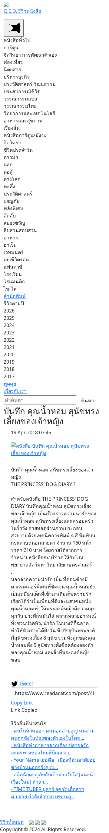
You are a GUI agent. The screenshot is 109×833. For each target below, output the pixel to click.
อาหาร (11, 237)
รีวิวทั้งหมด (12, 822)
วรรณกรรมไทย (20, 106)
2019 (9, 361)
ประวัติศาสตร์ (18, 193)
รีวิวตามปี (14, 303)
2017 (9, 376)
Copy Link (22, 702)
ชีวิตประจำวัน (18, 149)
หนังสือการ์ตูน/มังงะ (25, 135)
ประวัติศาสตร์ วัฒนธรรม (30, 84)
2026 (9, 310)
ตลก (8, 164)
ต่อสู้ (8, 171)
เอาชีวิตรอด (16, 259)
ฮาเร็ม (10, 245)
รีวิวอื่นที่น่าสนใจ (28, 723)
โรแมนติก (14, 281)
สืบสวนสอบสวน (20, 230)
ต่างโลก (12, 179)
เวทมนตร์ (14, 252)
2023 (9, 332)
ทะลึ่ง (9, 186)
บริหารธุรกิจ (17, 76)
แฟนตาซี (13, 266)
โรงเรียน (13, 274)
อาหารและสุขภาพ (23, 120)
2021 (9, 347)
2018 (9, 369)
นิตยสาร (12, 69)
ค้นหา (87, 400)
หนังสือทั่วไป (17, 40)
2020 (9, 354)
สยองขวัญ (14, 223)
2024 (9, 325)
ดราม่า (11, 157)
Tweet (25, 683)
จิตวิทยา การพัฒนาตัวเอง (30, 54)
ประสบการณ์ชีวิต (22, 91)
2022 (9, 340)
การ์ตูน (11, 47)
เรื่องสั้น (12, 128)
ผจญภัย (11, 201)
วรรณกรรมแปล (20, 98)
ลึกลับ (10, 215)
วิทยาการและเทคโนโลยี (29, 113)
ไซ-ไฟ (10, 288)
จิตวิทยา (12, 142)
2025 (9, 318)
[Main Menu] (14, 28)
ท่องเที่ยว (13, 62)
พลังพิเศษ (14, 208)
